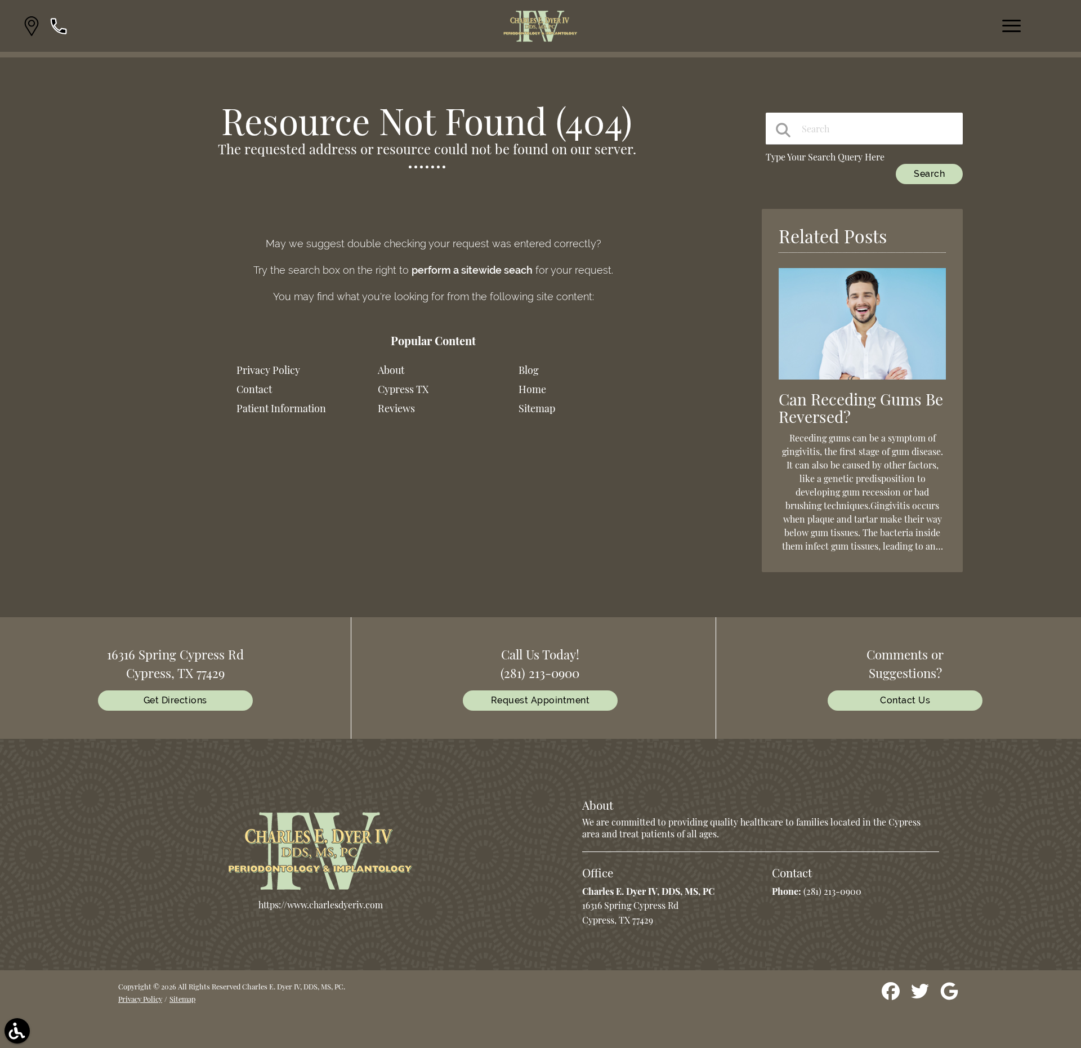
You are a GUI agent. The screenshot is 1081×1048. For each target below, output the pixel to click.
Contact (254, 389)
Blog (529, 370)
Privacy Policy (268, 370)
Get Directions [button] (175, 700)
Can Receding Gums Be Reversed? (861, 408)
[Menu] (1012, 26)
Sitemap (537, 408)
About (391, 370)
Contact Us (905, 700)
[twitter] (921, 995)
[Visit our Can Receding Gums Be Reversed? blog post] (862, 381)
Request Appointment (540, 700)
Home (532, 389)
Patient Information (281, 408)
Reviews (396, 408)
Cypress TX (403, 389)
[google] (949, 995)
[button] (31, 26)
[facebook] (892, 995)
